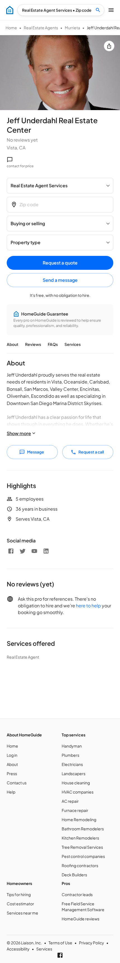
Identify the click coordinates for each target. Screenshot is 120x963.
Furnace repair (75, 810)
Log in (12, 755)
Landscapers (73, 773)
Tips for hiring (19, 894)
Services (72, 344)
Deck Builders (74, 874)
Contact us (17, 782)
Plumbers (70, 755)
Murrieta (72, 27)
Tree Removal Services (82, 847)
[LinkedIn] (46, 551)
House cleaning (76, 782)
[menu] (9, 10)
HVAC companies (77, 791)
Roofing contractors (80, 865)
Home (11, 27)
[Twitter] (22, 551)
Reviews (33, 344)
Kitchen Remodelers (80, 837)
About (12, 344)
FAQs (53, 344)
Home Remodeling (79, 819)
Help (11, 791)
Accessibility (18, 948)
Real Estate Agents (41, 27)
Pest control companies (83, 856)
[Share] (109, 46)
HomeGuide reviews (80, 918)
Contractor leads (77, 894)
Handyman (72, 745)
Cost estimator (20, 903)
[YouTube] (34, 551)
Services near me (22, 912)
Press (12, 773)
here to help (88, 605)
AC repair (70, 801)
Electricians (72, 764)
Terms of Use (60, 942)
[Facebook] (11, 551)
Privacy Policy (91, 942)
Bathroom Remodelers (83, 828)
